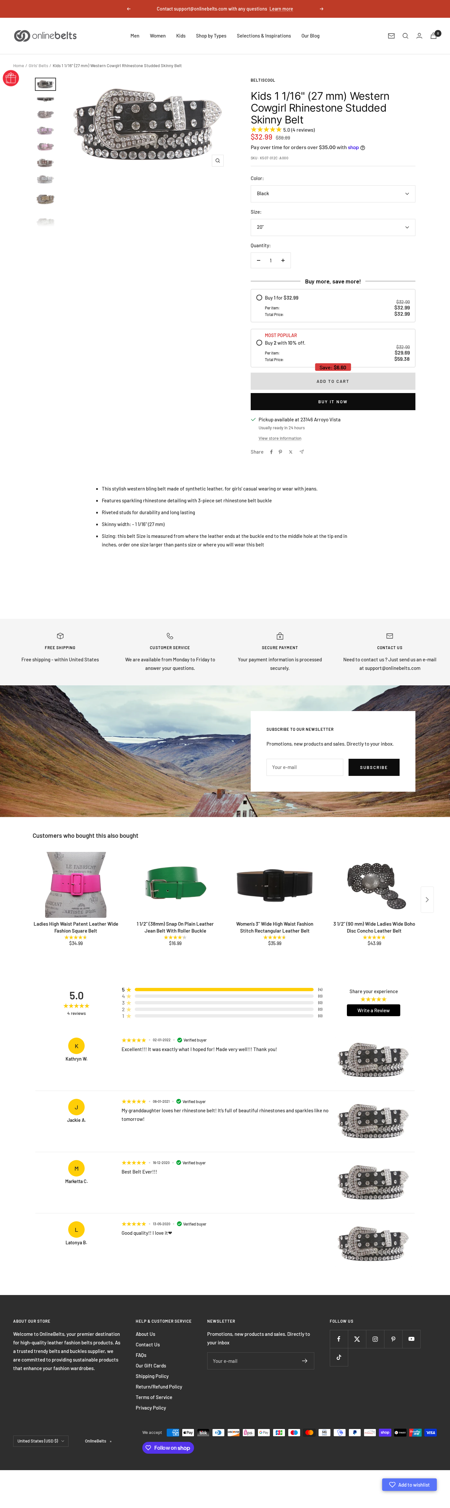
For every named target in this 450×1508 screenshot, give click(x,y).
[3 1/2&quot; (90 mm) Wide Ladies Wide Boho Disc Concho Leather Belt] (374, 885)
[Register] (305, 1361)
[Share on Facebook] (271, 452)
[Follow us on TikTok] (339, 1357)
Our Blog (310, 36)
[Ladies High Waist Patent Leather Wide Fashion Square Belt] (76, 885)
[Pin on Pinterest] (280, 452)
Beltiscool (263, 80)
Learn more (281, 9)
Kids (180, 36)
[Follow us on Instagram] (375, 1339)
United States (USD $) (37, 1440)
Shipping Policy (152, 1376)
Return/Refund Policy (159, 1386)
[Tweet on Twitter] (291, 452)
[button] (409, 1484)
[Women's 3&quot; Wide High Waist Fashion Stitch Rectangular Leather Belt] (275, 885)
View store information (280, 438)
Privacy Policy (151, 1408)
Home (18, 65)
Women (158, 36)
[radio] (333, 306)
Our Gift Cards (151, 1365)
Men (134, 36)
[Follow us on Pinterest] (393, 1339)
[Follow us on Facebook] (339, 1339)
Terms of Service (154, 1397)
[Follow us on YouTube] (411, 1339)
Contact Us (148, 1344)
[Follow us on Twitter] (357, 1339)
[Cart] (433, 36)
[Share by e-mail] (301, 452)
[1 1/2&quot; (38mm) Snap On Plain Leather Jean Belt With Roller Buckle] (175, 885)
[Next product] (427, 899)
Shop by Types (211, 36)
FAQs (141, 1355)
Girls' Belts (38, 65)
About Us (145, 1334)
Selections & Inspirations (264, 36)
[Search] (405, 36)
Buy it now (333, 401)
